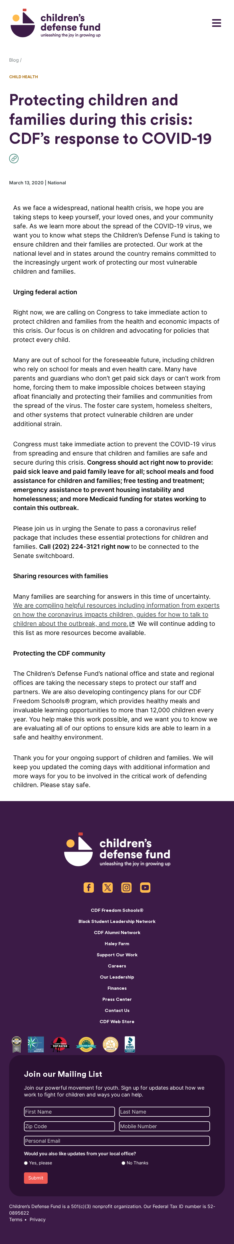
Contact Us (117, 1010)
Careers (117, 966)
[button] (15, 158)
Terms (15, 1219)
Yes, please (40, 1163)
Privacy (38, 1219)
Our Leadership (117, 977)
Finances (117, 988)
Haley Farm (117, 943)
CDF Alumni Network (117, 932)
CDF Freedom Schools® (117, 910)
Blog (14, 60)
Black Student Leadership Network (117, 921)
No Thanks (137, 1163)
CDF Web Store (117, 1021)
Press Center (117, 999)
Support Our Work (117, 955)
